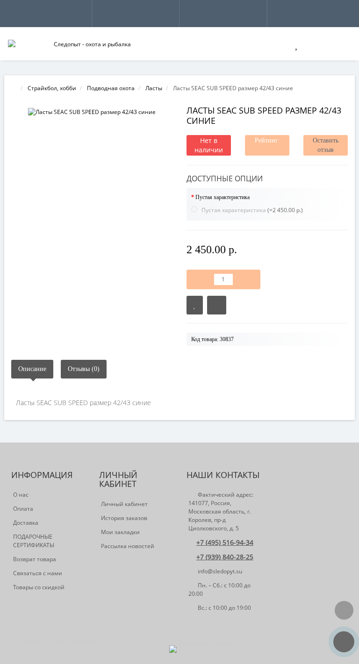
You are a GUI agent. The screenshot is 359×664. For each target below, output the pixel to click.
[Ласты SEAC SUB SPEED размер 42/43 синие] (91, 112)
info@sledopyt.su (219, 571)
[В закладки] (195, 305)
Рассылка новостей (127, 546)
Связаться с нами (37, 573)
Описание (32, 368)
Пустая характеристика (222, 197)
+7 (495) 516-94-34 (224, 542)
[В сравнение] (216, 305)
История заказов (124, 518)
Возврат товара (34, 559)
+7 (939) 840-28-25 (224, 556)
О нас (21, 495)
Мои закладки (120, 532)
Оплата (23, 509)
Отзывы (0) (84, 368)
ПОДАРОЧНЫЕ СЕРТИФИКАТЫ (33, 541)
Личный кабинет (124, 504)
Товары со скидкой (39, 587)
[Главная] (14, 88)
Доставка (25, 523)
